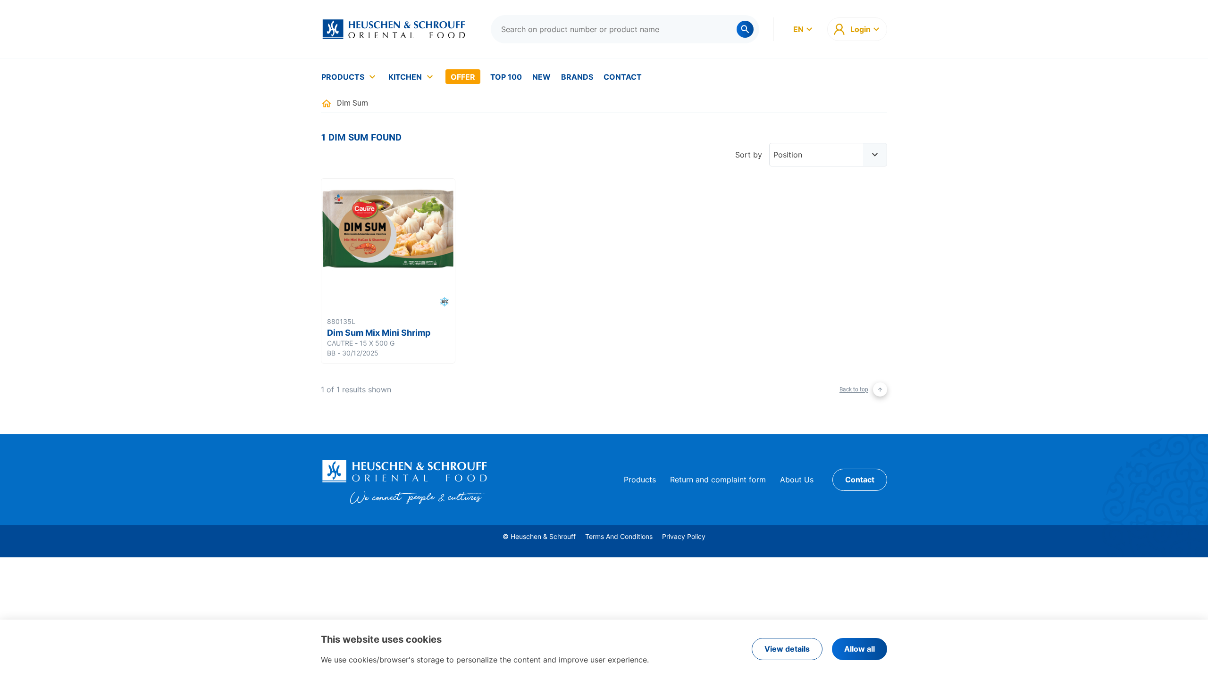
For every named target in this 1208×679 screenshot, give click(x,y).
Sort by (748, 154)
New (541, 77)
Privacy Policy (683, 536)
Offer (463, 77)
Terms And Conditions (619, 536)
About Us (797, 479)
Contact (623, 77)
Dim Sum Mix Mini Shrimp (378, 333)
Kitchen (405, 77)
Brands (577, 77)
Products (342, 77)
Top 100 (506, 77)
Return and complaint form (718, 479)
